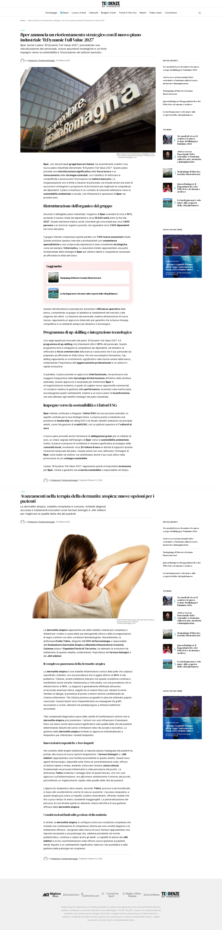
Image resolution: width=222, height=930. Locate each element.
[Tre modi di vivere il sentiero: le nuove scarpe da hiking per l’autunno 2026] (167, 139)
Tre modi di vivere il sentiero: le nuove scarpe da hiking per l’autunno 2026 (187, 140)
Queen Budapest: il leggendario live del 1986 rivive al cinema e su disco (188, 188)
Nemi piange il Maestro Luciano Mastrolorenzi (188, 173)
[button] (200, 13)
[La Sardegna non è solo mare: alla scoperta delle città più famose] (167, 202)
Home (22, 20)
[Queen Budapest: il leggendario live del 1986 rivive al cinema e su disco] (167, 187)
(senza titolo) (171, 247)
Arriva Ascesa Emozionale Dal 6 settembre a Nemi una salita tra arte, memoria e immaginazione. (180, 80)
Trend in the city (172, 261)
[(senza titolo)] (182, 245)
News (23, 30)
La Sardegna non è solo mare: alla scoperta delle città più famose (189, 203)
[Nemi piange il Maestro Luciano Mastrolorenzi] (167, 173)
